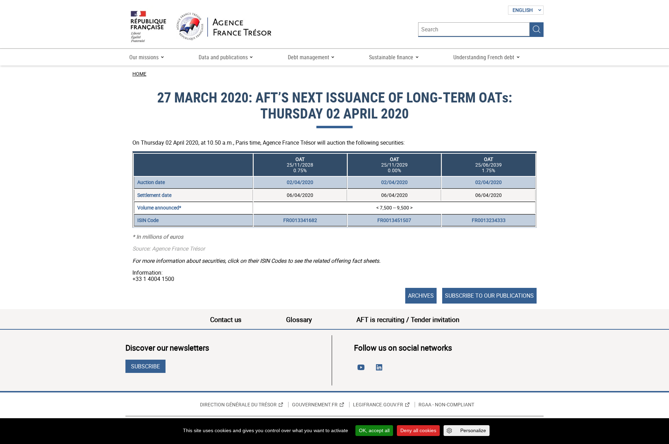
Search (537, 29)
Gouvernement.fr (315, 404)
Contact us (225, 319)
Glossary (299, 319)
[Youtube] (362, 370)
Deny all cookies (418, 430)
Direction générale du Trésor (238, 404)
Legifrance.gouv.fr (378, 404)
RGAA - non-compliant (446, 404)
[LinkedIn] (380, 370)
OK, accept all (374, 430)
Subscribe (145, 366)
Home (139, 73)
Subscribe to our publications (489, 295)
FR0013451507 (394, 220)
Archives (421, 295)
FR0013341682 (300, 220)
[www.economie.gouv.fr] (148, 27)
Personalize (473, 430)
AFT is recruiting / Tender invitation (407, 319)
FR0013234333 (489, 220)
